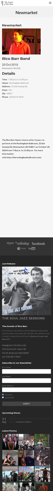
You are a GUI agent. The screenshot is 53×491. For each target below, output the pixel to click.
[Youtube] (32, 250)
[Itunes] (21, 250)
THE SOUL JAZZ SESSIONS (23, 318)
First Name (6, 367)
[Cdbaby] (22, 245)
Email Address (8, 386)
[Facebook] (38, 245)
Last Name (6, 376)
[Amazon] (10, 245)
